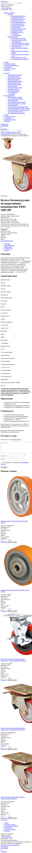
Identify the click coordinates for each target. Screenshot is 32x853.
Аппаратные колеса (17, 17)
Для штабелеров (16, 46)
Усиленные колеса (16, 30)
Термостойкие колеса (17, 24)
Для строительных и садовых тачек (18, 110)
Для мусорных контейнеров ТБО (18, 107)
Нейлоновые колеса (17, 21)
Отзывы (6, 250)
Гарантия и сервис (9, 68)
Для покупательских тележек (20, 45)
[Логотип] (4, 1)
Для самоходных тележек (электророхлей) (19, 40)
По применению (13, 37)
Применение (8, 247)
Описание (7, 244)
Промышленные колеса (18, 16)
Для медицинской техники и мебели (19, 108)
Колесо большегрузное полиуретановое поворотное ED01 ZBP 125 (13, 797)
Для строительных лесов (18, 57)
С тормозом (14, 33)
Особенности (8, 248)
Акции (6, 62)
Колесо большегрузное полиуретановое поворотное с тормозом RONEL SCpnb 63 (13, 659)
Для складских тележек (18, 38)
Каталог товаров (9, 13)
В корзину (4, 229)
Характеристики (9, 245)
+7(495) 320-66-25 (6, 8)
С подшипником (16, 35)
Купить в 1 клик (12, 542)
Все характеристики (7, 241)
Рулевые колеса (16, 27)
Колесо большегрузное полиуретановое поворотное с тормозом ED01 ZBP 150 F (13, 728)
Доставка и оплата (9, 64)
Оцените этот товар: (7, 439)
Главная (3, 132)
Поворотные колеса (17, 32)
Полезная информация (11, 65)
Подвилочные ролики (18, 25)
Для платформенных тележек (20, 43)
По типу (10, 14)
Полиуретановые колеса (18, 22)
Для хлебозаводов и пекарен (20, 59)
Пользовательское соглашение (10, 845)
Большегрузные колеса (18, 19)
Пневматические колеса (18, 29)
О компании (8, 67)
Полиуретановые (6, 134)
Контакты (7, 70)
